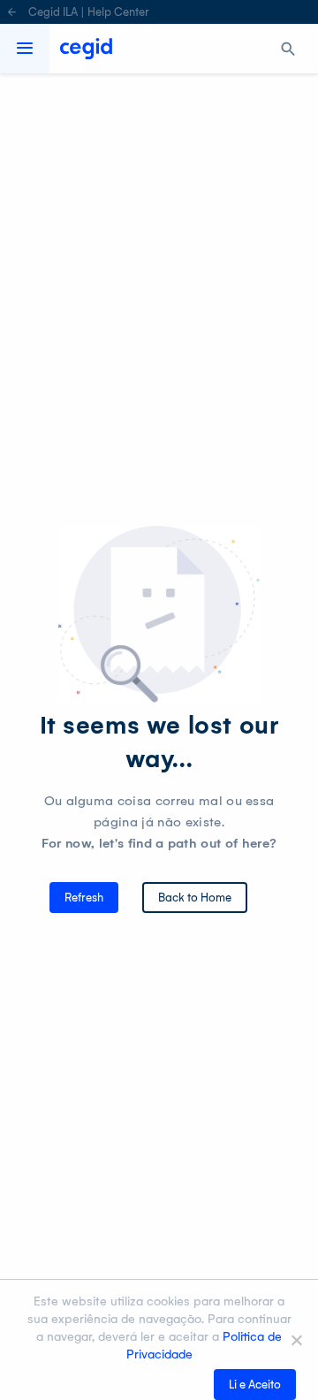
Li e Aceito (255, 1384)
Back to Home (194, 897)
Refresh (83, 897)
